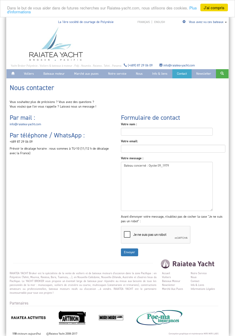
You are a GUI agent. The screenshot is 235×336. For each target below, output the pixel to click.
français (144, 22)
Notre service (117, 73)
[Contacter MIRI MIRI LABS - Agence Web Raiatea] (116, 317)
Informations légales (203, 289)
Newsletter (203, 73)
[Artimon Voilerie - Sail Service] (77, 317)
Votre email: (129, 141)
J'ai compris (214, 7)
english (159, 22)
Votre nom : (129, 124)
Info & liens (160, 73)
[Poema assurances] (164, 317)
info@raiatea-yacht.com (179, 65)
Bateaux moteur (54, 73)
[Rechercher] (222, 73)
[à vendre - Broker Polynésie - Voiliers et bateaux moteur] (56, 43)
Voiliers (29, 73)
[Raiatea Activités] (33, 317)
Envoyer (129, 252)
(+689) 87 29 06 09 (140, 65)
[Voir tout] (184, 22)
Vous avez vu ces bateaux (206, 22)
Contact (182, 73)
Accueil (166, 273)
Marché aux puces (86, 73)
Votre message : (132, 158)
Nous (139, 73)
